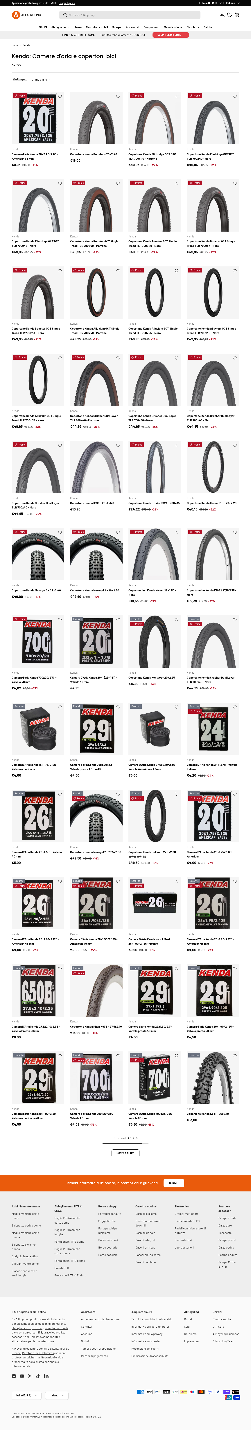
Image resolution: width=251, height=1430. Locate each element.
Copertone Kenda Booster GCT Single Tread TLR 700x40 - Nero (152, 243)
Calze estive (226, 1247)
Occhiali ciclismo (146, 1213)
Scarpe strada (227, 1218)
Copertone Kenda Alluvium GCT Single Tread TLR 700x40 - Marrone (94, 331)
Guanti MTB (61, 1268)
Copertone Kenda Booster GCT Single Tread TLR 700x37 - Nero (211, 243)
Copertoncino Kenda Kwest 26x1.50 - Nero (152, 592)
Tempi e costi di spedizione (98, 1348)
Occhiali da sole (145, 1232)
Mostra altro (125, 1153)
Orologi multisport (186, 1213)
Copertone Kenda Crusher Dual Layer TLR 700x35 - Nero (210, 680)
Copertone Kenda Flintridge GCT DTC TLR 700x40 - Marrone (152, 156)
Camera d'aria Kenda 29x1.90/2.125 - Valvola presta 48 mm (210, 1029)
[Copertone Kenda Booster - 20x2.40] (96, 118)
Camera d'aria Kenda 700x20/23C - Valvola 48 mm (34, 680)
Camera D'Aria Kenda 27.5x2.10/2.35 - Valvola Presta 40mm (36, 1029)
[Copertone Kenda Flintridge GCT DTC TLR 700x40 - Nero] (213, 118)
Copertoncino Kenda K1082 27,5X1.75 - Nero (211, 592)
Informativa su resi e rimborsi (150, 1326)
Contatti (86, 1326)
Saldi (187, 1326)
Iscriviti (173, 1182)
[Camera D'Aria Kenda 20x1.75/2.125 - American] (213, 816)
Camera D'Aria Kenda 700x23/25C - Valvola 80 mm (151, 1116)
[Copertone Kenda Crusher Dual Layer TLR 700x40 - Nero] (38, 467)
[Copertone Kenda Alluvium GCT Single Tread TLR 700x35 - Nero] (38, 380)
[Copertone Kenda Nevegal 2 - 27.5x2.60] (96, 816)
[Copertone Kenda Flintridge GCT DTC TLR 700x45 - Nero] (38, 205)
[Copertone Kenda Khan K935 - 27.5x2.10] (96, 990)
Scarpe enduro (227, 1254)
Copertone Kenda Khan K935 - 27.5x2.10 (96, 1026)
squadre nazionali (56, 1328)
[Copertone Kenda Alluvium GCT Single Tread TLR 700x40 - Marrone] (96, 292)
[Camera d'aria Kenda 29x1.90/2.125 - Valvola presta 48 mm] (213, 990)
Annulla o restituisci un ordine (100, 1319)
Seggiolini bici (107, 1221)
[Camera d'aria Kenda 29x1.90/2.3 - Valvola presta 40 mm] (154, 990)
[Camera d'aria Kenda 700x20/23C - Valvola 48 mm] (38, 641)
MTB (39, 1332)
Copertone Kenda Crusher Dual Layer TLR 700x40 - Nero (35, 505)
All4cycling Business (226, 1333)
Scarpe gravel (227, 1240)
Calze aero (225, 1225)
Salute (208, 27)
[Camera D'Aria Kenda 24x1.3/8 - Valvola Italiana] (213, 729)
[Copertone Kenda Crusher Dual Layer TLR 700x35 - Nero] (213, 641)
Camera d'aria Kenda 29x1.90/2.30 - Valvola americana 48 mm (35, 1116)
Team (78, 27)
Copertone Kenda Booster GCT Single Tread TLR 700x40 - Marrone (94, 243)
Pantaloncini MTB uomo (69, 1241)
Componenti (151, 27)
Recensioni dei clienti (145, 1348)
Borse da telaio (108, 1254)
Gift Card (218, 1326)
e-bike (60, 1332)
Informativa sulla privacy (146, 1333)
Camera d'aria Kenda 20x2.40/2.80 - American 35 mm (35, 156)
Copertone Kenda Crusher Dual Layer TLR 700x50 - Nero (152, 418)
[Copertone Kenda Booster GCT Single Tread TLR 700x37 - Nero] (213, 205)
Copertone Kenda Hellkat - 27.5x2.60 (152, 852)
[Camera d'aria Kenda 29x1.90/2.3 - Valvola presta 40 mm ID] (96, 729)
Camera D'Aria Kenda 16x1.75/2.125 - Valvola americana (35, 767)
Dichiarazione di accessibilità (149, 1356)
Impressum (191, 1341)
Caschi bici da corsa (148, 1254)
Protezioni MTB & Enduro (70, 1275)
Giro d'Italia (51, 1348)
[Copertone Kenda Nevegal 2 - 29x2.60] (96, 554)
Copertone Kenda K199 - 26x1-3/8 (92, 503)
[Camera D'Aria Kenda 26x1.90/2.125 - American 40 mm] (96, 903)
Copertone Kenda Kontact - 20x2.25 (151, 677)
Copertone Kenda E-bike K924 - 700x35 (154, 503)
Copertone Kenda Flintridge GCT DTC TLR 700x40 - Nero (210, 156)
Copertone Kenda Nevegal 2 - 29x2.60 (94, 590)
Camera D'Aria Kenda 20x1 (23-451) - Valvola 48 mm (93, 680)
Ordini (85, 1341)
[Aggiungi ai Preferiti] (59, 96)
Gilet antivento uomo (25, 1263)
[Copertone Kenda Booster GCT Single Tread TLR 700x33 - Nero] (38, 292)
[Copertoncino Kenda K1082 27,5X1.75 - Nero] (213, 554)
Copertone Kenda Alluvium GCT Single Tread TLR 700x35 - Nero (36, 418)
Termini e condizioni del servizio (151, 1319)
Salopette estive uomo (26, 1225)
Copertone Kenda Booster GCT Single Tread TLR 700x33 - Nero (36, 331)
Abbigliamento (60, 27)
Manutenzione (173, 27)
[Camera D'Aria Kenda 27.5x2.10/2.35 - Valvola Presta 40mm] (38, 990)
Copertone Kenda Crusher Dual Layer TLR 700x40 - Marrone (94, 418)
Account (86, 1333)
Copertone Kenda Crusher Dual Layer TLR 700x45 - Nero (210, 418)
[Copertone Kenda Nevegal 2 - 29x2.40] (38, 554)
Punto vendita (222, 1319)
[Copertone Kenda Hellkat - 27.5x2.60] (154, 816)
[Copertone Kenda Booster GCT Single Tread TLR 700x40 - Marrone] (96, 205)
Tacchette (225, 1232)
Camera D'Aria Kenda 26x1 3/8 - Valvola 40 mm (37, 854)
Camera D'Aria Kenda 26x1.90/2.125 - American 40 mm (94, 941)
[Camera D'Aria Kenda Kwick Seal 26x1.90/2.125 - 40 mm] (154, 903)
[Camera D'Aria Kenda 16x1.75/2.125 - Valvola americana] (38, 729)
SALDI (43, 27)
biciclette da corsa (23, 1332)
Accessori (132, 27)
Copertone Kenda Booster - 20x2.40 (93, 154)
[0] (229, 15)
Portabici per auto (109, 1213)
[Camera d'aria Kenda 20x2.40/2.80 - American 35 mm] (38, 118)
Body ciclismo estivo (25, 1256)
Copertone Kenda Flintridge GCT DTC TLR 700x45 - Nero (35, 243)
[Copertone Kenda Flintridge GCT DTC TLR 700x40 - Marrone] (154, 118)
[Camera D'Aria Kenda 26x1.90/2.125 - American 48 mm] (38, 903)
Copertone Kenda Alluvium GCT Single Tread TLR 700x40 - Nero (211, 331)
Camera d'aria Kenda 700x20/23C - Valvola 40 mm (92, 1116)
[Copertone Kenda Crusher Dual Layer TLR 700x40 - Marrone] (96, 380)
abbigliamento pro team (27, 1328)
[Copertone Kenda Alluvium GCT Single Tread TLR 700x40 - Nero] (213, 292)
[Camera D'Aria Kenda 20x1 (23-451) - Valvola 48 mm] (96, 641)
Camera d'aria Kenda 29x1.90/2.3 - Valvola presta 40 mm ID (92, 767)
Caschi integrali (145, 1240)
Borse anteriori (108, 1240)
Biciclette (193, 27)
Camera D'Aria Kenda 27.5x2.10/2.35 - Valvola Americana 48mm (152, 767)
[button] (237, 15)
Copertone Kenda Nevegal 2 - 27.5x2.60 (95, 852)
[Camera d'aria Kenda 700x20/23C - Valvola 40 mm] (96, 1077)
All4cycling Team (223, 1341)
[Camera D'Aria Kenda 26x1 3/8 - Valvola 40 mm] (38, 816)
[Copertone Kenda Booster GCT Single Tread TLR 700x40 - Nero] (154, 205)
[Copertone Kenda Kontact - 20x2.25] (154, 641)
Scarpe (116, 27)
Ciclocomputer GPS (187, 1221)
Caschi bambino (145, 1262)
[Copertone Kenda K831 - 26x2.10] (213, 1077)
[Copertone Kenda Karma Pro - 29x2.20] (213, 467)
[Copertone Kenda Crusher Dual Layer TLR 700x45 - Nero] (213, 380)
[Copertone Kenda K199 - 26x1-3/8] (96, 467)
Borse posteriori (108, 1247)
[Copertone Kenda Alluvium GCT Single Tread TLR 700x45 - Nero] (154, 292)
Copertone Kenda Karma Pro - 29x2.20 (211, 503)
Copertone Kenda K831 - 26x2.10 (208, 1113)
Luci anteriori (183, 1240)
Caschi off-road (145, 1247)
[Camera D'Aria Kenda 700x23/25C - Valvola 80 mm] (154, 1077)
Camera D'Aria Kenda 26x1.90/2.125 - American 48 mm (35, 941)
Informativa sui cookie (145, 1341)
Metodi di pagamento (94, 1356)
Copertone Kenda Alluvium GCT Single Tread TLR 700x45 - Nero (153, 331)
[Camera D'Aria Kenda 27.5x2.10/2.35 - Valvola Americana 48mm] (154, 729)
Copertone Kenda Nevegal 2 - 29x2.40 (36, 590)
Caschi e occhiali (97, 27)
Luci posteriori (184, 1247)
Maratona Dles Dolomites (38, 1353)
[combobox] (129, 15)
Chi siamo (190, 1333)
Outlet (188, 1319)
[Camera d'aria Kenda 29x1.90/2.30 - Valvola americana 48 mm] (38, 1077)
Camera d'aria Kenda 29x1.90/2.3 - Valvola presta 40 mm (150, 1029)
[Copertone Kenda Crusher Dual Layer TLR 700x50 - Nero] (154, 380)
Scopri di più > (67, 3)
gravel (48, 1332)
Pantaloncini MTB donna (69, 1260)
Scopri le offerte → (170, 34)
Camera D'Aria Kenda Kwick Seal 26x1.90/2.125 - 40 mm (149, 941)
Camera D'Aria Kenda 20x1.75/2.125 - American (210, 854)
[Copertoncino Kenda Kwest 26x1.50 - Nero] (154, 554)
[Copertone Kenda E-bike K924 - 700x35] (154, 467)
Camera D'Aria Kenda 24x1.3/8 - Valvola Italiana (212, 767)
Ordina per (20, 79)
